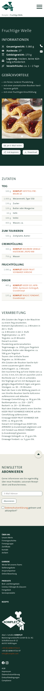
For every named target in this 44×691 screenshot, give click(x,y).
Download (32, 152)
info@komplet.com (10, 653)
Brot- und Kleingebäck (10, 584)
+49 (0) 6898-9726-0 (11, 648)
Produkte (6, 581)
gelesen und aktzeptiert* (23, 509)
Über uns (6, 534)
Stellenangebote (8, 567)
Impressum (6, 671)
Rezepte (5, 602)
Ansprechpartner (8, 570)
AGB (3, 668)
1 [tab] (22, 136)
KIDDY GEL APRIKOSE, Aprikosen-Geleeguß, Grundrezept (26, 288)
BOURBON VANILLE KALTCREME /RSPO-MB (26, 250)
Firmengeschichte (9, 540)
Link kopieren (13, 152)
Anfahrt (5, 552)
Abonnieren (9, 501)
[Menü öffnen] (39, 7)
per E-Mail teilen (14, 145)
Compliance (6, 680)
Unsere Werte (7, 537)
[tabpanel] (22, 119)
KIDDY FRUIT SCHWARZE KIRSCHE (23, 271)
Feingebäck (6, 590)
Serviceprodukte (8, 593)
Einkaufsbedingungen (10, 677)
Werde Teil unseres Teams (12, 564)
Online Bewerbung (9, 574)
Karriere (6, 561)
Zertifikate (6, 546)
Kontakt (5, 549)
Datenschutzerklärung (16, 507)
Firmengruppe (7, 543)
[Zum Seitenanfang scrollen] (38, 454)
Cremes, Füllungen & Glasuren (14, 587)
